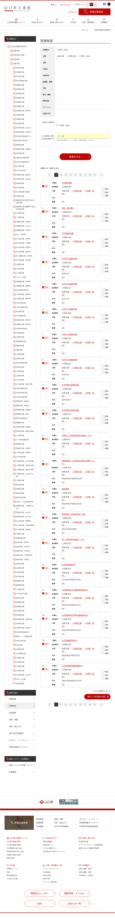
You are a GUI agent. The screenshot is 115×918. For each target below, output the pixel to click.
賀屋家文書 (20, 606)
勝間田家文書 (21, 538)
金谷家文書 (20, 572)
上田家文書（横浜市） (24, 299)
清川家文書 (20, 683)
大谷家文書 (20, 375)
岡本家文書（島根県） (24, 427)
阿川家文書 (20, 76)
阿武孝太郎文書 (21, 140)
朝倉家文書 (20, 85)
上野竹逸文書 (21, 303)
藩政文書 (16, 51)
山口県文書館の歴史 (14, 841)
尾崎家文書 (20, 444)
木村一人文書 (21, 679)
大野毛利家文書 (21, 388)
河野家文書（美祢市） (24, 628)
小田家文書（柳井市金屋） (25, 465)
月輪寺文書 (20, 534)
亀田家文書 (20, 602)
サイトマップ (65, 4)
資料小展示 (47, 879)
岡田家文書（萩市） (23, 414)
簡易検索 (12, 699)
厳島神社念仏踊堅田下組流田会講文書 (25, 208)
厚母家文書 (20, 89)
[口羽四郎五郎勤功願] (70, 385)
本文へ (53, 4)
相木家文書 (20, 367)
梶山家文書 (20, 493)
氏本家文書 (20, 311)
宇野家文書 (20, 337)
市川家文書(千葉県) (23, 192)
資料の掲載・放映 (85, 872)
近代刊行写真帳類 (16, 733)
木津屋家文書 (21, 653)
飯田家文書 (20, 145)
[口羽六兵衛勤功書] (69, 259)
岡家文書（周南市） (23, 405)
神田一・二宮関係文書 (24, 636)
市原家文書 (20, 196)
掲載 (106, 196)
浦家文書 (19, 350)
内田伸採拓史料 (21, 328)
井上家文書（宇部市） (24, 239)
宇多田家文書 (21, 316)
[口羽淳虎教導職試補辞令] (72, 666)
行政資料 (16, 59)
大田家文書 (20, 371)
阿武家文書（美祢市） (24, 132)
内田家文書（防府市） (24, 324)
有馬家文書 (20, 119)
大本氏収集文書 (21, 397)
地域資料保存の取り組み (15, 851)
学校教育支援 (83, 841)
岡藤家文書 (20, 423)
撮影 (106, 192)
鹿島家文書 (20, 489)
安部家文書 (20, 98)
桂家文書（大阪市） (23, 559)
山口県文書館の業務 (14, 845)
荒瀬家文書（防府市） (24, 111)
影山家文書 (20, 484)
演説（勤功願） (68, 208)
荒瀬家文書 (20, 106)
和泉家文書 (20, 183)
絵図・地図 (13, 720)
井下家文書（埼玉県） (24, 260)
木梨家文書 (20, 658)
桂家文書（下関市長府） (25, 555)
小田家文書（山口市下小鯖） (25, 475)
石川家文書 (20, 166)
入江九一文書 (21, 277)
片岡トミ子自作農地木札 (25, 502)
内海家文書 (20, 333)
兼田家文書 (20, 585)
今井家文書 (20, 269)
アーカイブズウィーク (50, 869)
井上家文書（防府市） (24, 247)
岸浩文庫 (19, 645)
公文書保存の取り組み (14, 848)
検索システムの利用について (20, 765)
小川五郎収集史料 (22, 440)
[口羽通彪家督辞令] (69, 640)
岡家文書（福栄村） (23, 401)
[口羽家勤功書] (68, 233)
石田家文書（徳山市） (24, 175)
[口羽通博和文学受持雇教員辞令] (75, 615)
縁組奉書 (65, 489)
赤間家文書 (20, 72)
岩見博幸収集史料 (22, 290)
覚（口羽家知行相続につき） (73, 539)
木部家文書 (20, 666)
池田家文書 (20, 153)
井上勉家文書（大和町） (25, 256)
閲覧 (106, 189)
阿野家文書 (20, 93)
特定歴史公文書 (18, 55)
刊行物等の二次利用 (86, 875)
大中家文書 (20, 380)
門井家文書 (20, 564)
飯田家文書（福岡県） (24, 149)
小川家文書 (20, 435)
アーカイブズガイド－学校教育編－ (91, 845)
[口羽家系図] (67, 183)
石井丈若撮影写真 (22, 162)
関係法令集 (10, 858)
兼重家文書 (20, 581)
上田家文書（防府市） (24, 294)
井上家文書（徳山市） (24, 251)
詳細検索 (12, 713)
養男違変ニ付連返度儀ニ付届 (73, 514)
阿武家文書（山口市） (24, 128)
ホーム (73, 12)
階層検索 (12, 706)
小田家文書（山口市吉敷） (25, 461)
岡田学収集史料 (21, 418)
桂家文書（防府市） (23, 542)
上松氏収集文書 (21, 307)
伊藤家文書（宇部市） (24, 230)
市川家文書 (20, 187)
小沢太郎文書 (21, 457)
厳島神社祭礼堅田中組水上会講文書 (25, 201)
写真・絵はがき (15, 726)
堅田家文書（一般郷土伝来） (25, 507)
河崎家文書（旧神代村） (25, 619)
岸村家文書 (20, 649)
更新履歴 (12, 772)
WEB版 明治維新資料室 (88, 826)
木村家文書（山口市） (24, 675)
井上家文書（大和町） (24, 243)
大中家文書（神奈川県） (25, 384)
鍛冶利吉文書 (21, 497)
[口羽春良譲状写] (68, 565)
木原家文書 (20, 662)
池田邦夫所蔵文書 (22, 158)
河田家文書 (20, 623)
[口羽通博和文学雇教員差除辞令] (75, 590)
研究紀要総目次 (12, 875)
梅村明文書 (20, 346)
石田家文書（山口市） (24, 179)
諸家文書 (16, 63)
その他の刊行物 (12, 879)
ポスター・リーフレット (19, 740)
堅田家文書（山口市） (24, 512)
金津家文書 (20, 568)
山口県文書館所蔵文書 (18, 46)
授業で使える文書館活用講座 (89, 848)
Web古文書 (47, 875)
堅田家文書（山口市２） (25, 517)
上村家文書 (20, 589)
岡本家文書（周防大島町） (25, 431)
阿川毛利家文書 (21, 81)
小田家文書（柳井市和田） (25, 470)
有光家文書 (20, 123)
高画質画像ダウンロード (19, 747)
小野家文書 (20, 480)
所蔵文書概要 (47, 841)
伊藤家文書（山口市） (24, 226)
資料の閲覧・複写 (85, 869)
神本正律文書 (21, 641)
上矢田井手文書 (21, 594)
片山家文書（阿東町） (24, 521)
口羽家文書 (77, 191)
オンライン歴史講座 (50, 882)
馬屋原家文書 (21, 341)
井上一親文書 (21, 234)
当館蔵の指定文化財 (14, 855)
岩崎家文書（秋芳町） (24, 281)
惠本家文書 (20, 358)
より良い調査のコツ (50, 848)
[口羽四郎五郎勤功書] (70, 410)
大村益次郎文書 (21, 393)
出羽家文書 (20, 213)
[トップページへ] (17, 9)
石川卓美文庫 (21, 170)
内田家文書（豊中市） (24, 320)
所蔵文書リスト (48, 845)
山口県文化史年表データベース (54, 851)
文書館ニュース (12, 869)
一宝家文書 (20, 217)
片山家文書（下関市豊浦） (25, 525)
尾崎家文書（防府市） (24, 448)
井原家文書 (20, 264)
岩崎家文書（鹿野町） (24, 286)
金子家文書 (20, 576)
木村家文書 (20, 670)
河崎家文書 (20, 615)
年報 (8, 872)
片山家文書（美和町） (24, 529)
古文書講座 (47, 872)
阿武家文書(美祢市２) (24, 136)
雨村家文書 (20, 102)
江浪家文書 (20, 354)
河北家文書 (20, 611)
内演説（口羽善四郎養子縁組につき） (77, 435)
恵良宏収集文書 (21, 363)
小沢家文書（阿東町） (24, 452)
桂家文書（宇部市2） (23, 551)
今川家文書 (20, 273)
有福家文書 (20, 115)
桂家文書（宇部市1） (23, 546)
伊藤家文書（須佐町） (24, 222)
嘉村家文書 (20, 598)
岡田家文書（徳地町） (24, 410)
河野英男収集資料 (22, 632)
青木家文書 (20, 68)
